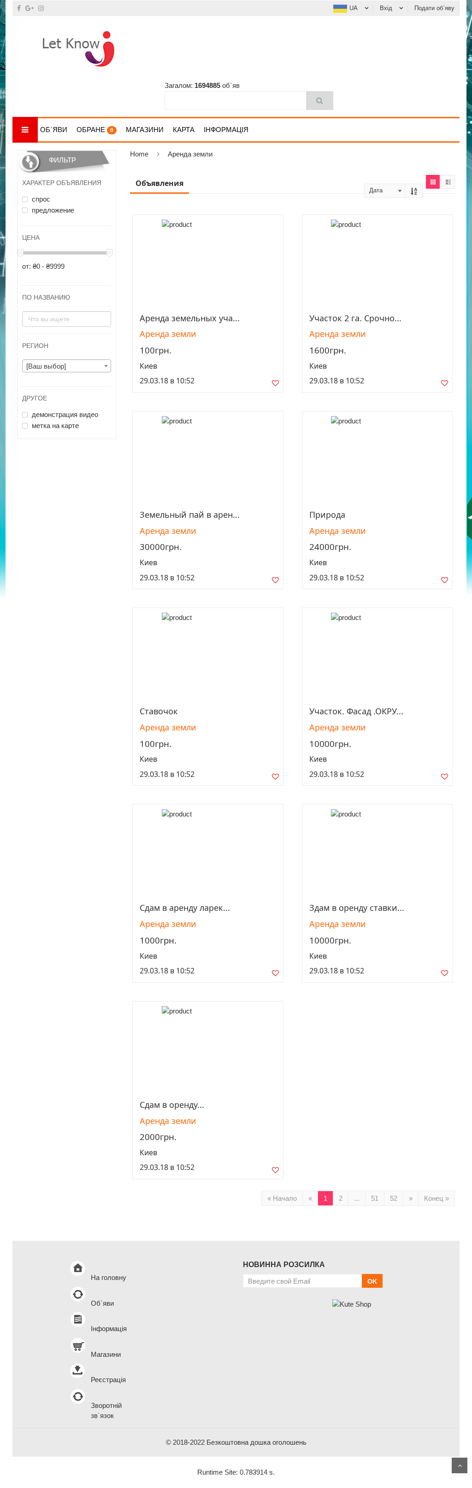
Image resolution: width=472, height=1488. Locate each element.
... (357, 1198)
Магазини (145, 129)
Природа (327, 514)
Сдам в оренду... (172, 1104)
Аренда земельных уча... (190, 318)
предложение (52, 210)
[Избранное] (275, 385)
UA (353, 8)
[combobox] (66, 365)
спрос (40, 199)
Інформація (226, 129)
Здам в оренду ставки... (356, 907)
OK (372, 1281)
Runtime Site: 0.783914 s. (236, 1472)
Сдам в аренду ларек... (185, 907)
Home (139, 154)
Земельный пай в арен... (190, 514)
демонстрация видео (64, 414)
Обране (95, 129)
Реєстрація (108, 1380)
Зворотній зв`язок (106, 1410)
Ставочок (159, 711)
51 (374, 1198)
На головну (108, 1277)
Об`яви (53, 129)
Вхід (386, 8)
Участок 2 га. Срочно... (355, 318)
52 (393, 1198)
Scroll (459, 1465)
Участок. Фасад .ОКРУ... (356, 711)
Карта (184, 129)
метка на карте (54, 425)
